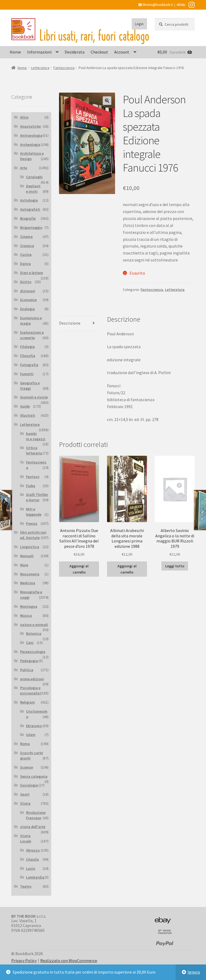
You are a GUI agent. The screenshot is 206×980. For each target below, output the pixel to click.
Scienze (26, 767)
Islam (30, 734)
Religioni (27, 702)
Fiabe (30, 485)
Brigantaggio (31, 227)
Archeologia (30, 144)
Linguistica (29, 546)
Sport (25, 794)
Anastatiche (30, 126)
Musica (26, 615)
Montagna (28, 606)
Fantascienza (64, 67)
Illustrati (27, 415)
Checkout (99, 52)
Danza (25, 263)
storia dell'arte (32, 826)
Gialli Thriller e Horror (37, 497)
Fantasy (32, 476)
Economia (28, 299)
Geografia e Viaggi (30, 386)
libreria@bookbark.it (157, 4)
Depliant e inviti (33, 189)
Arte (23, 167)
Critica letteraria (34, 450)
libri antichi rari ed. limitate (33, 535)
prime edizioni (32, 679)
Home (15, 52)
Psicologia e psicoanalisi (30, 690)
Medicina (27, 582)
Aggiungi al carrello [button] (79, 569)
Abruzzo (33, 850)
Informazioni (39, 52)
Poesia (31, 523)
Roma (25, 743)
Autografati (30, 209)
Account (121, 52)
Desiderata (74, 52)
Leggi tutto (174, 566)
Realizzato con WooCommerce (68, 960)
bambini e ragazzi (35, 436)
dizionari (27, 290)
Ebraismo (34, 725)
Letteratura (40, 67)
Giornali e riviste (34, 397)
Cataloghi (34, 176)
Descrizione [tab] (69, 323)
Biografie (28, 218)
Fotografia (29, 364)
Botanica (33, 633)
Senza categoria (33, 776)
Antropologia (31, 135)
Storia (25, 803)
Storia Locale (25, 838)
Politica (26, 669)
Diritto (25, 281)
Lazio (30, 868)
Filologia (27, 346)
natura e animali (34, 624)
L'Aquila (32, 859)
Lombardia (35, 877)
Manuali (27, 555)
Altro (24, 117)
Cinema (26, 236)
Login (139, 23)
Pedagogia (29, 660)
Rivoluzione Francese (36, 815)
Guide (25, 406)
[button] (107, 100)
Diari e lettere (31, 272)
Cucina (26, 254)
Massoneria (29, 574)
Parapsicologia (32, 651)
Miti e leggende (33, 512)
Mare (24, 565)
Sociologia (29, 785)
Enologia (27, 308)
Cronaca (27, 245)
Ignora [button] (193, 972)
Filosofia (27, 355)
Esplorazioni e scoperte (32, 335)
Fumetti (27, 373)
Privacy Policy (23, 960)
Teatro (25, 886)
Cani (30, 642)
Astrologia (29, 200)
